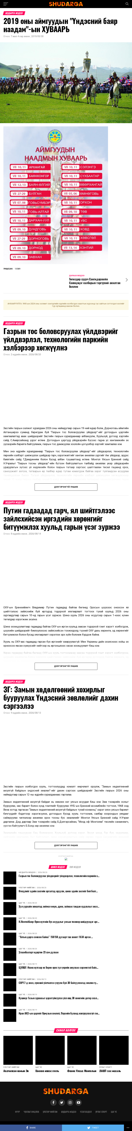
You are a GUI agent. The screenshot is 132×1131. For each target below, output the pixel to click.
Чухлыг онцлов (31, 1111)
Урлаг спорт (101, 1111)
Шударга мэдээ (68, 1111)
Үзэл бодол (86, 1111)
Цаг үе (114, 1111)
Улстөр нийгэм (50, 1111)
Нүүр (17, 1111)
